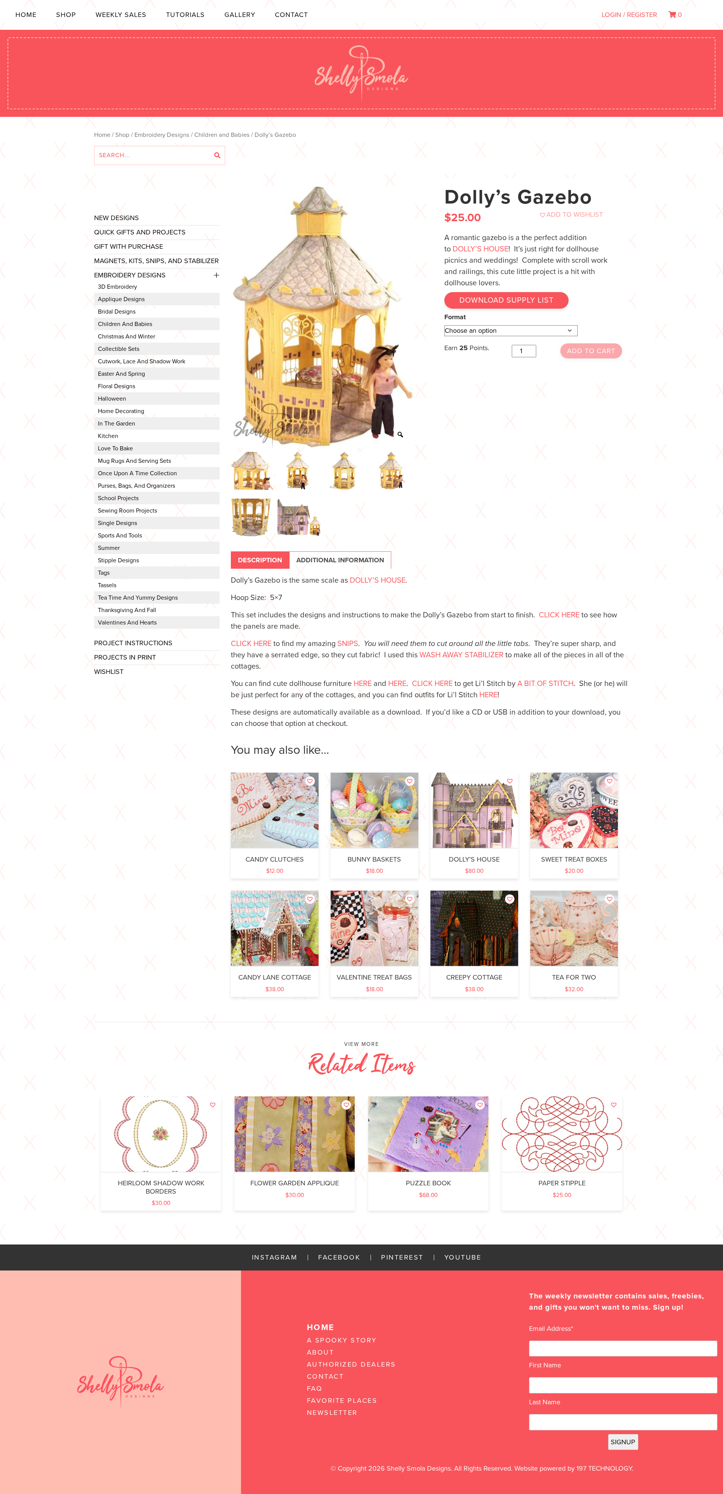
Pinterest (402, 1257)
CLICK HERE (559, 615)
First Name (545, 1365)
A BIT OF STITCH (545, 683)
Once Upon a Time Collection (137, 473)
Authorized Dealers (351, 1364)
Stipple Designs (118, 560)
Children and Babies (222, 135)
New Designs (116, 218)
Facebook (339, 1257)
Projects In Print (125, 657)
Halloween (112, 399)
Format (455, 317)
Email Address (551, 1328)
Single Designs (117, 523)
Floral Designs (116, 386)
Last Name (544, 1402)
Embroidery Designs (161, 135)
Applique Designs (121, 299)
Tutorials (185, 15)
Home (26, 15)
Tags (104, 573)
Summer (109, 548)
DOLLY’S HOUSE (480, 249)
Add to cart (591, 351)
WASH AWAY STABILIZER (461, 655)
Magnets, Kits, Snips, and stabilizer (156, 261)
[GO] (217, 155)
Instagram (275, 1257)
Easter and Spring (121, 374)
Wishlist (109, 671)
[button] (571, 215)
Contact (291, 15)
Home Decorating (121, 411)
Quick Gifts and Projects (140, 232)
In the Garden (116, 423)
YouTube (463, 1257)
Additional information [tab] (340, 560)
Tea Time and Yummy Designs (138, 598)
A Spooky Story (342, 1340)
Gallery (239, 15)
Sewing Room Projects (127, 510)
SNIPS (347, 643)
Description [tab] (260, 560)
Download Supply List (506, 300)
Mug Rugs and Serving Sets (134, 461)
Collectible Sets (118, 349)
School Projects (118, 498)
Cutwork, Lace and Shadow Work (141, 361)
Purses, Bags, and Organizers (136, 486)
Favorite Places (342, 1400)
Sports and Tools (120, 535)
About (320, 1352)
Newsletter (332, 1412)
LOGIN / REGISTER (629, 15)
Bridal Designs (117, 311)
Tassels (107, 585)
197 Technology (604, 1468)
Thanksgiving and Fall (127, 610)
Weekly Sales (121, 15)
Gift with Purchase (128, 246)
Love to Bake (115, 448)
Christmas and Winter (126, 336)
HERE (363, 683)
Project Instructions (133, 643)
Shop (66, 15)
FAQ (315, 1388)
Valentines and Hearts (127, 622)
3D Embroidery (117, 287)
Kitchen (108, 436)
